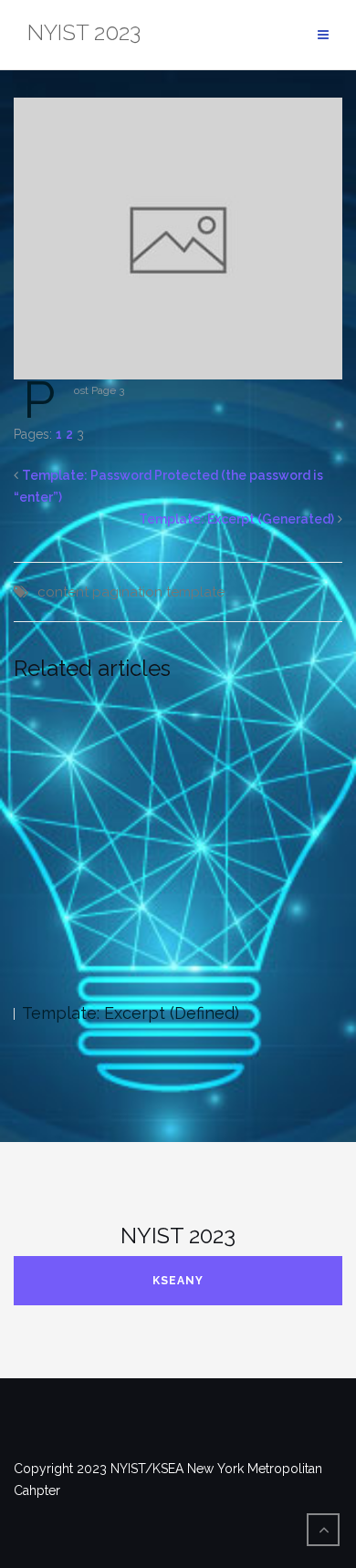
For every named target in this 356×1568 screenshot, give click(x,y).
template (195, 592)
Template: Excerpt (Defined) (130, 1013)
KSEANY (178, 1280)
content (63, 592)
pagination (127, 592)
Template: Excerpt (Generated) (236, 519)
